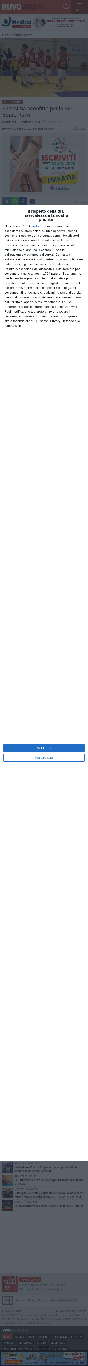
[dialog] (44, 683)
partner (36, 226)
